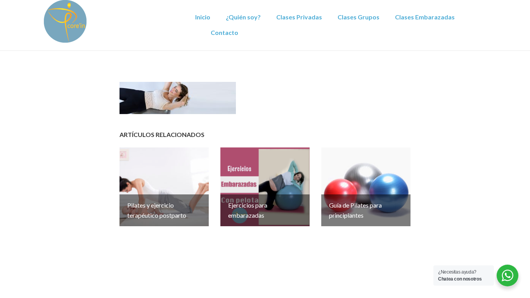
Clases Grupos (358, 17)
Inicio (202, 17)
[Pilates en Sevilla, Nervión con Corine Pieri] (65, 20)
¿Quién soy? (243, 17)
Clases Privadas (299, 17)
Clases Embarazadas (425, 17)
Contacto (224, 32)
